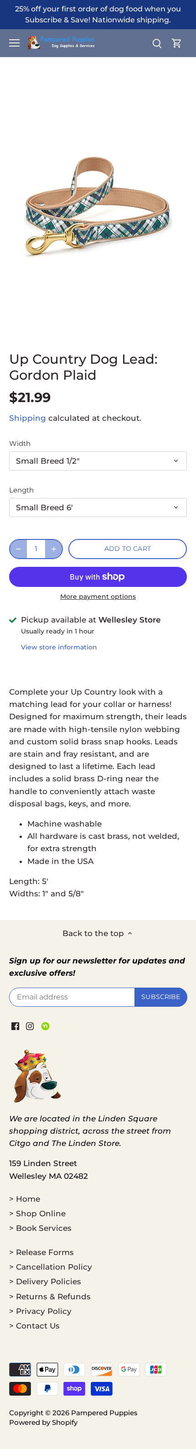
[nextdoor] (45, 1025)
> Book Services (40, 1228)
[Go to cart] (176, 43)
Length (21, 490)
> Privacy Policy (40, 1311)
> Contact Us (34, 1325)
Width (20, 443)
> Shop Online (37, 1213)
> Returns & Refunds (50, 1296)
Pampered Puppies (104, 1412)
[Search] (157, 43)
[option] (98, 207)
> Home (24, 1198)
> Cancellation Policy (50, 1266)
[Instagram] (30, 1025)
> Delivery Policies (45, 1281)
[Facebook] (15, 1025)
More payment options (98, 596)
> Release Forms (41, 1252)
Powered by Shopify (43, 1422)
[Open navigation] (14, 43)
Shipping (27, 418)
